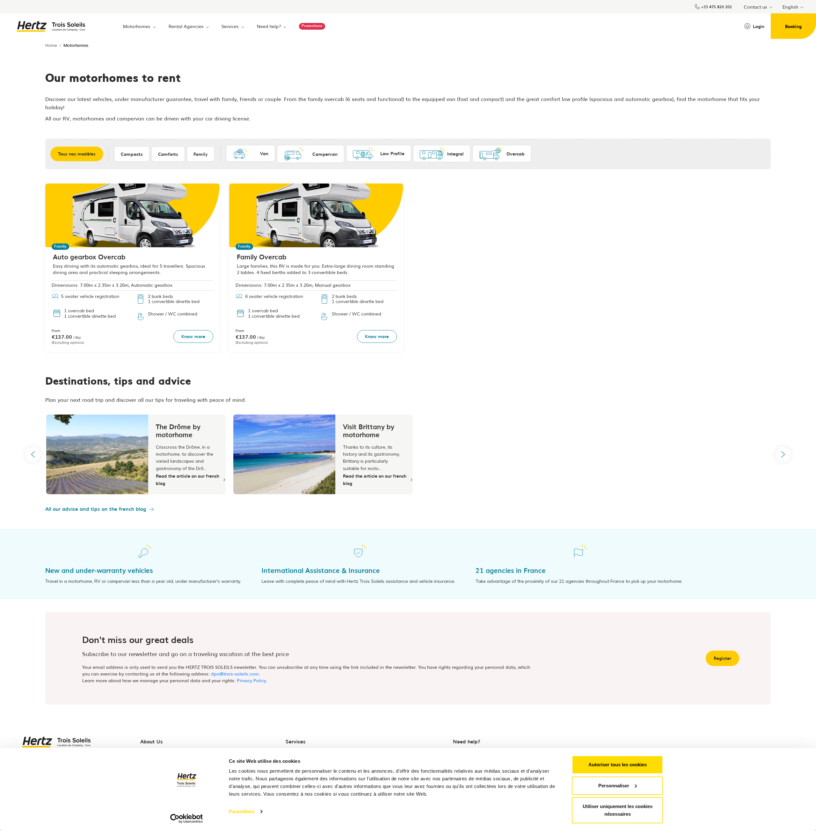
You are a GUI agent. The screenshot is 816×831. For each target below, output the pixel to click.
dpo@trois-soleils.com (235, 673)
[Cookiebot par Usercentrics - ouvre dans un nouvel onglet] (187, 818)
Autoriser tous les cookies (617, 764)
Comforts (168, 154)
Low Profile (392, 153)
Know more (193, 336)
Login (758, 26)
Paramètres (242, 811)
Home (51, 45)
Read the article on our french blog (187, 479)
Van (264, 153)
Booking (793, 26)
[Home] (51, 25)
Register (722, 658)
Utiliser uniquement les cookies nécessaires (617, 810)
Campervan (325, 154)
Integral (455, 153)
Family (200, 154)
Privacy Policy (251, 680)
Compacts (132, 154)
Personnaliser (613, 785)
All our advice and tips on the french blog (95, 508)
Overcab (515, 153)
